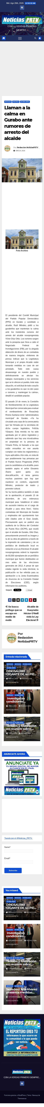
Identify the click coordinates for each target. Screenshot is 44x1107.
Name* (7, 847)
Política (16, 101)
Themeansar (22, 1098)
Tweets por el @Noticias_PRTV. (18, 838)
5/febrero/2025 (15, 969)
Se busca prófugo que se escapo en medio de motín (14, 613)
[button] (35, 38)
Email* (7, 858)
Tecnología (27, 664)
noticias (10, 664)
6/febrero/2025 (15, 940)
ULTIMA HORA (25, 101)
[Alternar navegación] (20, 38)
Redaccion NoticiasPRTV (27, 147)
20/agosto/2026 (15, 912)
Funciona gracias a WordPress (15, 1095)
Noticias (8, 101)
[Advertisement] (22, 65)
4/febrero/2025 (15, 997)
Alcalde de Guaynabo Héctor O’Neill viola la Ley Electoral (31, 613)
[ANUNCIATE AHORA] (22, 777)
